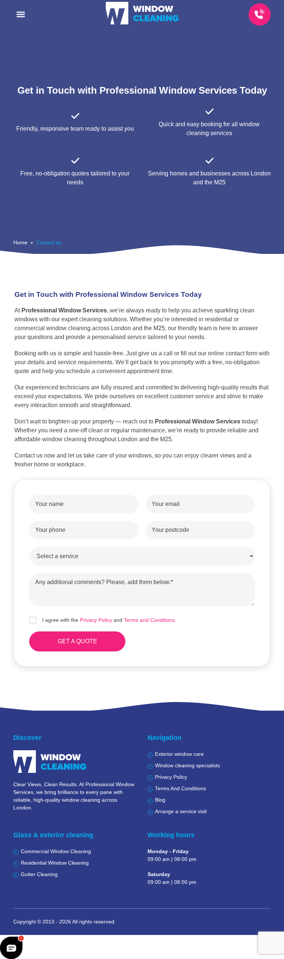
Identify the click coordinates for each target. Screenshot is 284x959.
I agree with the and (109, 620)
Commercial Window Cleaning (56, 851)
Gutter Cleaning (39, 874)
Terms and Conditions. (150, 620)
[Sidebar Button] (21, 14)
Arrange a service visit (181, 811)
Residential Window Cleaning (55, 863)
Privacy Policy (96, 620)
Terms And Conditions (180, 788)
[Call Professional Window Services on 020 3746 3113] (259, 14)
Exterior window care (179, 754)
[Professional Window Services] (142, 13)
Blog (160, 800)
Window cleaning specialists (187, 765)
